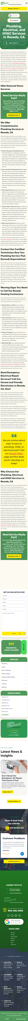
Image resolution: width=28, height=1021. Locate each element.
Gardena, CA (5, 703)
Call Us (7, 1019)
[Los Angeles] (1, 974)
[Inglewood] (2, 1000)
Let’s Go (14, 633)
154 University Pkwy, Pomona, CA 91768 (21, 965)
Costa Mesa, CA (6, 700)
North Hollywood (7, 987)
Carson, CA (23, 68)
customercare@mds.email (15, 893)
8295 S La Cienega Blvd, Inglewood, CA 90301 (9, 1004)
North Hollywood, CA (7, 708)
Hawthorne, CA (15, 68)
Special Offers (16, 453)
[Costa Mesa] (1, 962)
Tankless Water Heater (8, 677)
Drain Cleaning (6, 670)
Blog (12, 942)
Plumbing (4, 664)
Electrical (4, 680)
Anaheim (19, 974)
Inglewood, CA (5, 706)
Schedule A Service (21, 1019)
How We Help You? (17, 827)
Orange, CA (3, 364)
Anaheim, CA (5, 697)
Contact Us (13, 944)
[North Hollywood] (1, 986)
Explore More (7, 792)
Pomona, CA (5, 711)
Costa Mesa (7, 962)
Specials (13, 938)
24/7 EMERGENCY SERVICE (15, 908)
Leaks (3, 667)
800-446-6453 (15, 550)
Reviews (13, 940)
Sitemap (19, 1015)
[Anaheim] (14, 974)
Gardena (19, 987)
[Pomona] (14, 962)
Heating (4, 687)
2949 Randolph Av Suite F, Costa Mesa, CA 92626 (8, 965)
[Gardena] (14, 986)
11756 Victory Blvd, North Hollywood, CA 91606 (8, 992)
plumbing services (6, 239)
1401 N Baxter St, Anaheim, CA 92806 (21, 978)
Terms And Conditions (14, 1015)
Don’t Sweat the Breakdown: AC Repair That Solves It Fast (12, 778)
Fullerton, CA (18, 364)
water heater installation (6, 525)
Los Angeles (8, 974)
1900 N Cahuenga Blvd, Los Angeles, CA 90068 (14, 889)
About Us (13, 932)
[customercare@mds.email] (7, 893)
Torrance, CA (9, 68)
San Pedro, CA (9, 364)
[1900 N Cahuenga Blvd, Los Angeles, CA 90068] (7, 889)
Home (10, 43)
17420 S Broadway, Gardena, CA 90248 (21, 990)
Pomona (19, 962)
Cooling (4, 684)
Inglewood (7, 1001)
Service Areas (14, 936)
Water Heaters (6, 674)
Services (13, 934)
